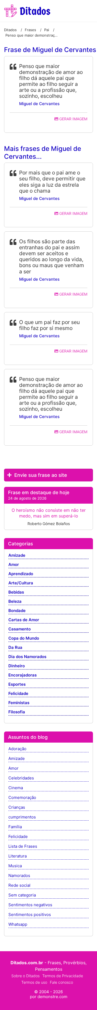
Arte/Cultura (20, 583)
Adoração (17, 749)
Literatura (17, 856)
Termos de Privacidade (62, 975)
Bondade (17, 610)
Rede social (19, 885)
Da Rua (15, 647)
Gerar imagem (72, 118)
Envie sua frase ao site (40, 475)
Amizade (16, 555)
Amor (13, 564)
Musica (15, 866)
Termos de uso (34, 982)
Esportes (17, 684)
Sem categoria (22, 895)
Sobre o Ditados (25, 975)
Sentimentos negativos (30, 905)
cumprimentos (22, 817)
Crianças (16, 807)
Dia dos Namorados (27, 657)
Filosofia (16, 712)
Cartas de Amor (23, 620)
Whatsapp (17, 924)
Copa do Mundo (23, 638)
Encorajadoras (22, 675)
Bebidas (16, 592)
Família (15, 827)
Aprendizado (20, 574)
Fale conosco (61, 982)
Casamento (19, 629)
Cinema (15, 788)
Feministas (18, 703)
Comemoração (22, 797)
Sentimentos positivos (29, 914)
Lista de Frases (22, 846)
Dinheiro (16, 666)
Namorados (19, 875)
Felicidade (18, 693)
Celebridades (21, 778)
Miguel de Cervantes (39, 103)
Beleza (15, 601)
